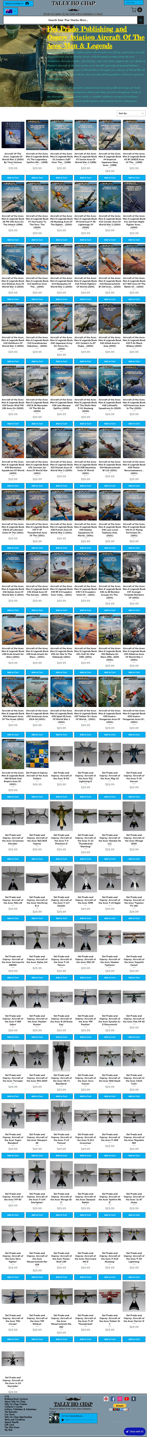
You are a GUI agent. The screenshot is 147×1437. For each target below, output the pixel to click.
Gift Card (9, 1425)
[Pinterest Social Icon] (106, 1399)
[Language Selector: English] (10, 11)
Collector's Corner (13, 1407)
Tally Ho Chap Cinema (16, 1404)
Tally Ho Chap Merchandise (18, 1417)
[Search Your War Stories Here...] (140, 20)
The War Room (12, 1427)
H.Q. (7, 1396)
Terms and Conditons (15, 1419)
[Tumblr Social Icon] (133, 1399)
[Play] (63, 1420)
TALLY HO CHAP (73, 3)
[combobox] (131, 113)
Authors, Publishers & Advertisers (20, 1409)
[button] (133, 2)
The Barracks (11, 1412)
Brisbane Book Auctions (16, 1399)
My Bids (8, 1430)
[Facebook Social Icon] (113, 1399)
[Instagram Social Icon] (120, 1399)
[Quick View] (13, 135)
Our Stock (10, 1414)
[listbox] (133, 2)
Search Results (12, 1422)
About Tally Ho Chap (15, 1401)
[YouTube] (126, 1399)
